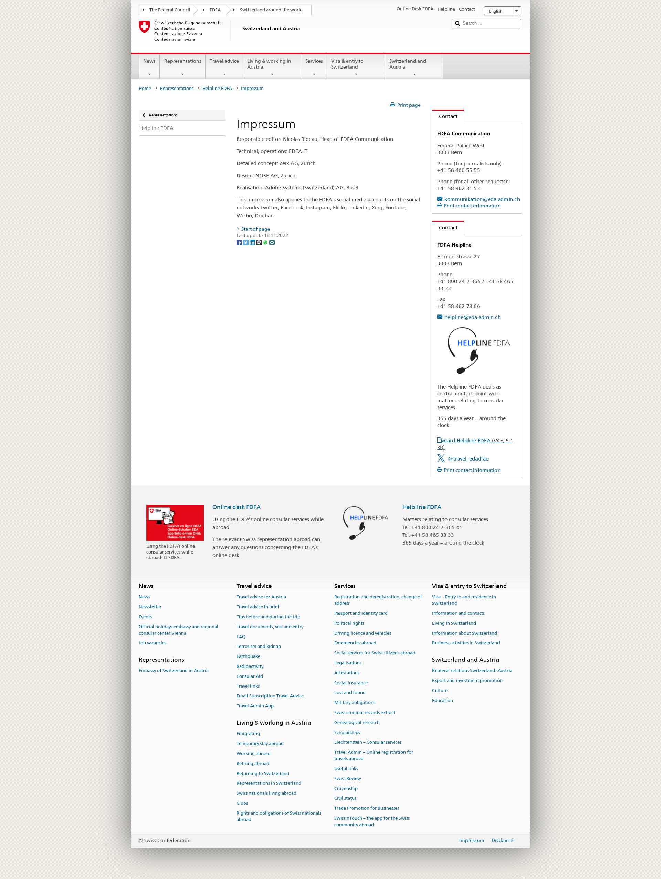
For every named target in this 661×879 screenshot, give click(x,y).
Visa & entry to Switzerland (347, 64)
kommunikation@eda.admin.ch (482, 199)
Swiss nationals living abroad (266, 793)
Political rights (349, 623)
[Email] (272, 242)
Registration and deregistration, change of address (378, 600)
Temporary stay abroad (260, 743)
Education (442, 700)
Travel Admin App (255, 706)
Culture (440, 690)
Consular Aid (250, 676)
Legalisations (347, 662)
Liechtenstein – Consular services (367, 742)
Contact (445, 116)
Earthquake (248, 656)
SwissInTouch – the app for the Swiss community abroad (372, 821)
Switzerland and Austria (407, 64)
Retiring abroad (253, 763)
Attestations (346, 672)
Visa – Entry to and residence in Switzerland (464, 600)
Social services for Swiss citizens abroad (374, 652)
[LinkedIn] (253, 242)
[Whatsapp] (266, 242)
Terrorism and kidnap (259, 646)
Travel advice (224, 61)
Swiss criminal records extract (364, 712)
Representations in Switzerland (269, 783)
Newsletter (150, 606)
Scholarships (347, 732)
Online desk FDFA (236, 507)
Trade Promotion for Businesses (366, 808)
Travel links (248, 686)
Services (314, 61)
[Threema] (259, 242)
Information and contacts (458, 613)
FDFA (215, 9)
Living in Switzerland (454, 623)
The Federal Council (169, 9)
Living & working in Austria (269, 64)
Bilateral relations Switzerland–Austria (472, 670)
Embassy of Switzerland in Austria (174, 670)
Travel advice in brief (258, 606)
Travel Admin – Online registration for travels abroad (373, 756)
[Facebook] (240, 242)
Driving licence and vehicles (362, 633)
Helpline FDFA (217, 88)
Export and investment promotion (467, 680)
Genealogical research (357, 722)
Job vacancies (152, 643)
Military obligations (354, 702)
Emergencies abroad (355, 643)
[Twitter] (246, 242)
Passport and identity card (361, 613)
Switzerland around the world (271, 9)
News (149, 61)
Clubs (242, 803)
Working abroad (254, 753)
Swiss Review (347, 778)
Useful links (346, 768)
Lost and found (350, 692)
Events (145, 616)
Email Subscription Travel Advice (270, 696)
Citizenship (346, 788)
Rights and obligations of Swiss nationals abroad (279, 816)
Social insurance (351, 682)
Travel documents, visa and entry (270, 626)
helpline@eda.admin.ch (472, 317)
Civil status (345, 798)
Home (145, 88)
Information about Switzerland (464, 633)
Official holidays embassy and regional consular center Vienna (178, 630)
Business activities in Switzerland (466, 643)
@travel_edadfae (468, 458)
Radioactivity (250, 666)
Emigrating (248, 733)
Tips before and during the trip (268, 616)
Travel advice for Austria (261, 597)
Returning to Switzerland (263, 773)
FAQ (241, 636)
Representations (182, 61)
